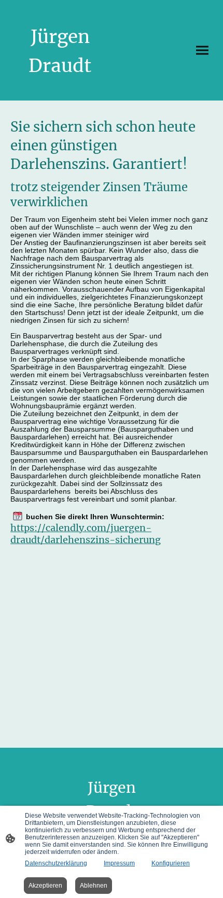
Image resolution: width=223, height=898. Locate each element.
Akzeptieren (45, 885)
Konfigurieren (170, 863)
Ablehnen (93, 885)
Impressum (119, 863)
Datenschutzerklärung (56, 863)
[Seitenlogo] (59, 87)
